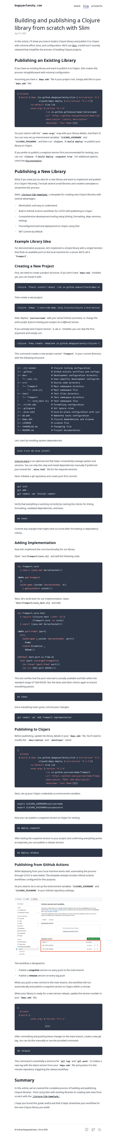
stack (77, 6)
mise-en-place (22, 461)
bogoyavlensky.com (28, 5)
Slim (74, 45)
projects (96, 6)
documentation (33, 160)
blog (86, 6)
